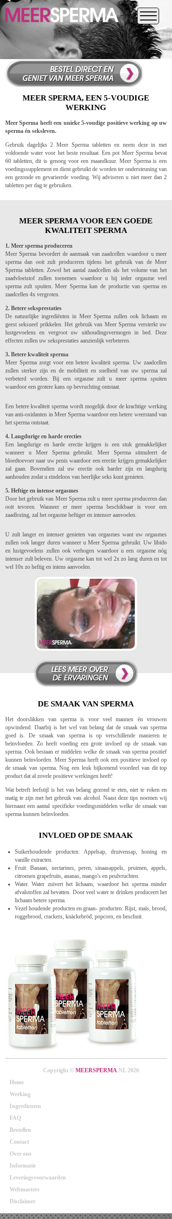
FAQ (15, 1118)
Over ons (21, 1153)
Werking (20, 1094)
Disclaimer (22, 1201)
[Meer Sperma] (61, 25)
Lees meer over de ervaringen (86, 673)
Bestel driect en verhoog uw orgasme (73, 73)
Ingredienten (25, 1106)
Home (17, 1082)
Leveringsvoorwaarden (38, 1177)
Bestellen (20, 1130)
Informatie (23, 1165)
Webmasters (25, 1189)
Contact (19, 1141)
